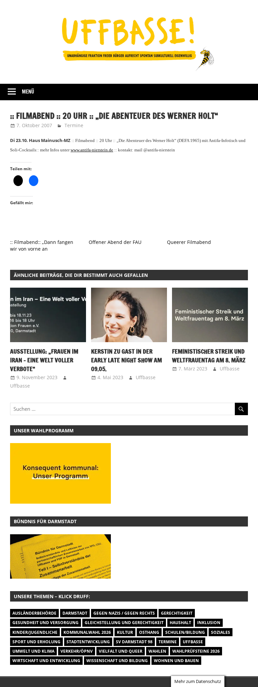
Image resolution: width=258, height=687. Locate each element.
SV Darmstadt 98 (134, 642)
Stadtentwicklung (88, 642)
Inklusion (208, 622)
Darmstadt (74, 613)
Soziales (220, 632)
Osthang (149, 632)
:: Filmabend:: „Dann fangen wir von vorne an (41, 245)
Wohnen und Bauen (176, 660)
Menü (28, 91)
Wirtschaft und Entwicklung (46, 660)
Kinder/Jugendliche (34, 632)
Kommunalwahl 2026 (87, 632)
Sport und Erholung (36, 642)
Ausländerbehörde (34, 613)
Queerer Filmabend (189, 242)
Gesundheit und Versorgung (45, 622)
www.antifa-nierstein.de (92, 149)
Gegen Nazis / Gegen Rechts (124, 613)
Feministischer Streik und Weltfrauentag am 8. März (209, 355)
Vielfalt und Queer (120, 651)
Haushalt (180, 622)
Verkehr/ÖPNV (76, 651)
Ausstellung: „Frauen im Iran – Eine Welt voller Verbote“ (44, 360)
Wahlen (157, 651)
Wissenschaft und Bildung (117, 660)
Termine (73, 125)
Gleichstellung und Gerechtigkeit (124, 622)
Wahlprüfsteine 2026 (196, 651)
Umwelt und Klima (33, 651)
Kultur (125, 632)
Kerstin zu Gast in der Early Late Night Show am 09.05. (126, 360)
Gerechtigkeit (176, 613)
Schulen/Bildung (185, 632)
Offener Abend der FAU (115, 242)
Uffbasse (20, 386)
